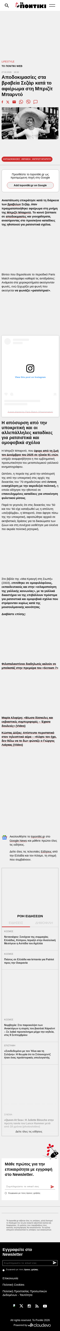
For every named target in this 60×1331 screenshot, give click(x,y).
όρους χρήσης (33, 1193)
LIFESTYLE (8, 61)
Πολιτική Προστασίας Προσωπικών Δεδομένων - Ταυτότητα (25, 1293)
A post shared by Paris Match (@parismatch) (30, 411)
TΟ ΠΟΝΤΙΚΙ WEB (12, 66)
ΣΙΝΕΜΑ (8, 1114)
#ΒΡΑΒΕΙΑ (26, 159)
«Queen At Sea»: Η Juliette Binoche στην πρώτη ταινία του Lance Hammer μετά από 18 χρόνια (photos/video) (29, 1123)
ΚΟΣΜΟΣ (8, 931)
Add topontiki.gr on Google (30, 185)
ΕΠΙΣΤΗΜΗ (9, 1045)
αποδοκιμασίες (16, 216)
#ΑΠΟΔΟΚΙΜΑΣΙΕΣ (11, 159)
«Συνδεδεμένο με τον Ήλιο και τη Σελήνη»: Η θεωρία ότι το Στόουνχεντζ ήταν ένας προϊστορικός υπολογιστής (27, 1054)
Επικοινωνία (10, 1278)
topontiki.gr (38, 836)
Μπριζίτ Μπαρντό (19, 212)
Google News (18, 840)
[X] (21, 1305)
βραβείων (14, 204)
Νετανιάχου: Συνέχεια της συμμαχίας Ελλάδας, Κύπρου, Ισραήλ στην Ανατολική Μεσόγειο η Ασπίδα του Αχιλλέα (30, 940)
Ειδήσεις (46, 851)
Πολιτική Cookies (13, 1284)
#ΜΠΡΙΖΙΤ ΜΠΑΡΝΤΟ (41, 159)
